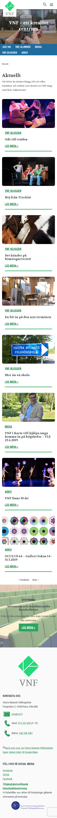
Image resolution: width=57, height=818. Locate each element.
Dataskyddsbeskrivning (15, 788)
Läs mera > (11, 146)
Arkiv (24, 52)
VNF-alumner (23, 46)
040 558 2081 (26, 733)
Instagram (8, 770)
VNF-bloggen (9, 52)
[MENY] (51, 4)
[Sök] (45, 4)
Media (38, 46)
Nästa (35, 580)
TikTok (6, 774)
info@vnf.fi (17, 714)
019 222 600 (24, 723)
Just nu (6, 46)
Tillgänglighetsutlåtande (15, 784)
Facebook (7, 778)
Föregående (24, 580)
